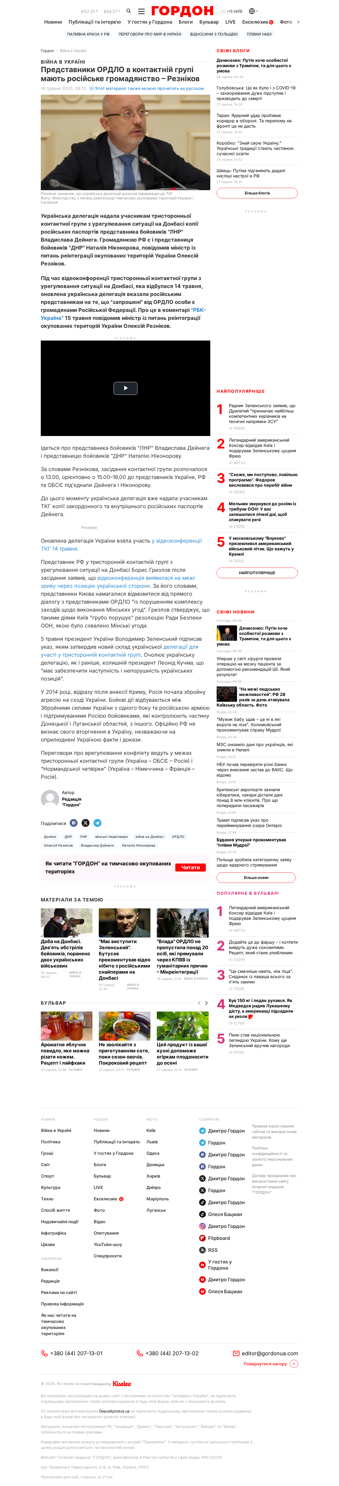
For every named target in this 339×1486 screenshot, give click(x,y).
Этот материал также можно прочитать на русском (149, 88)
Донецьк (155, 1164)
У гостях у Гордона (150, 22)
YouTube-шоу (108, 1244)
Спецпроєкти (108, 1255)
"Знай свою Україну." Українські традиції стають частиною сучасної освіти (255, 148)
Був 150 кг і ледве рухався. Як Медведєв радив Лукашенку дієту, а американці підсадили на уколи (261, 1008)
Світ (45, 1164)
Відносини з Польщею (214, 34)
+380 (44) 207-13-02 (172, 1353)
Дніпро (153, 1187)
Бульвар (209, 22)
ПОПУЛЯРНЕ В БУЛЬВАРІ (248, 893)
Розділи (101, 1119)
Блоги (186, 22)
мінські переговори (111, 837)
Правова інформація (62, 1303)
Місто (151, 1119)
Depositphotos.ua (114, 1411)
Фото (286, 22)
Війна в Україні (73, 50)
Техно (47, 1198)
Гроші (47, 1153)
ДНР (68, 837)
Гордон (47, 50)
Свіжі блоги (233, 50)
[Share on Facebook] (74, 823)
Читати (190, 867)
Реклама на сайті (59, 1292)
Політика (50, 1141)
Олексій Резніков (58, 845)
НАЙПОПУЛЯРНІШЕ (241, 391)
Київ (150, 1130)
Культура (50, 1187)
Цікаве (48, 1244)
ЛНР (83, 837)
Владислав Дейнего (97, 845)
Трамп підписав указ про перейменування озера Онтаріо (250, 822)
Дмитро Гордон (226, 1131)
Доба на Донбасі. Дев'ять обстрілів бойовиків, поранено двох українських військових (65, 954)
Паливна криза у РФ (88, 34)
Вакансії (49, 1269)
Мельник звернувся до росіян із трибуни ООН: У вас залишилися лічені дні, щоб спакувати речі (262, 511)
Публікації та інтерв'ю (95, 22)
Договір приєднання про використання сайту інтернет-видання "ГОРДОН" (274, 1184)
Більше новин (256, 877)
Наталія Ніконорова (138, 845)
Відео (99, 1221)
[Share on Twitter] (86, 823)
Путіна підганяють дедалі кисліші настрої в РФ (251, 173)
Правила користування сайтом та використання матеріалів (274, 1131)
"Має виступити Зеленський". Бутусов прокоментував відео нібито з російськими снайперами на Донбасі (124, 960)
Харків (153, 1176)
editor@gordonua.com (270, 1353)
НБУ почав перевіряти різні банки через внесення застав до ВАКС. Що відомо (255, 770)
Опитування (106, 1233)
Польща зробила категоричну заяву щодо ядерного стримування (254, 862)
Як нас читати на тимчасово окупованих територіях (58, 1324)
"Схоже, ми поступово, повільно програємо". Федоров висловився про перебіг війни (263, 480)
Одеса (152, 1153)
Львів (152, 1141)
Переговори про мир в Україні (150, 34)
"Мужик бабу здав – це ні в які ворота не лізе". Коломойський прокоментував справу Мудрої (249, 725)
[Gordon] (182, 11)
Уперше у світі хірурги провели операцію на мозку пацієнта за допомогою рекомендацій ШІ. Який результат (253, 666)
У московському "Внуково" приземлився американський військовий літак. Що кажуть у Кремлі (261, 546)
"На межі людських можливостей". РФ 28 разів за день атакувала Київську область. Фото (253, 697)
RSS (213, 1250)
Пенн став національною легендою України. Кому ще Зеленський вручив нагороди (260, 1040)
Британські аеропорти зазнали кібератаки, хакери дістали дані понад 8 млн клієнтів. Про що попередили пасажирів (250, 797)
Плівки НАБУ (259, 34)
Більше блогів (257, 193)
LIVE (230, 22)
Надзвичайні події (59, 1221)
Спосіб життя (55, 1210)
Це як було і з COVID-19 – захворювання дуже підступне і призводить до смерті (256, 93)
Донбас (50, 837)
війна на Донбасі (150, 837)
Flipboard (219, 1238)
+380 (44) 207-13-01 (76, 1353)
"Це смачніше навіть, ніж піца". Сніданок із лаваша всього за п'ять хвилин (261, 976)
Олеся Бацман (225, 1214)
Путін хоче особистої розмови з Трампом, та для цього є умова (254, 65)
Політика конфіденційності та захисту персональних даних (272, 1156)
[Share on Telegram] (97, 823)
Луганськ (156, 1210)
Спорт (47, 1176)
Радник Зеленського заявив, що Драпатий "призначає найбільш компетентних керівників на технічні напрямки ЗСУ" (262, 413)
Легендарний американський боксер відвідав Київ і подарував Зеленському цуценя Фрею (262, 448)
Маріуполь (157, 1198)
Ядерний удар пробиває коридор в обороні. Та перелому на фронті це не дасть (254, 121)
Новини (53, 22)
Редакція (50, 1281)
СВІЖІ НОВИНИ (236, 612)
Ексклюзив (255, 22)
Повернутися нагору (265, 1363)
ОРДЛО (178, 837)
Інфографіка (53, 1233)
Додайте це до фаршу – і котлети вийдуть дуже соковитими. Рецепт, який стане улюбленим (263, 947)
